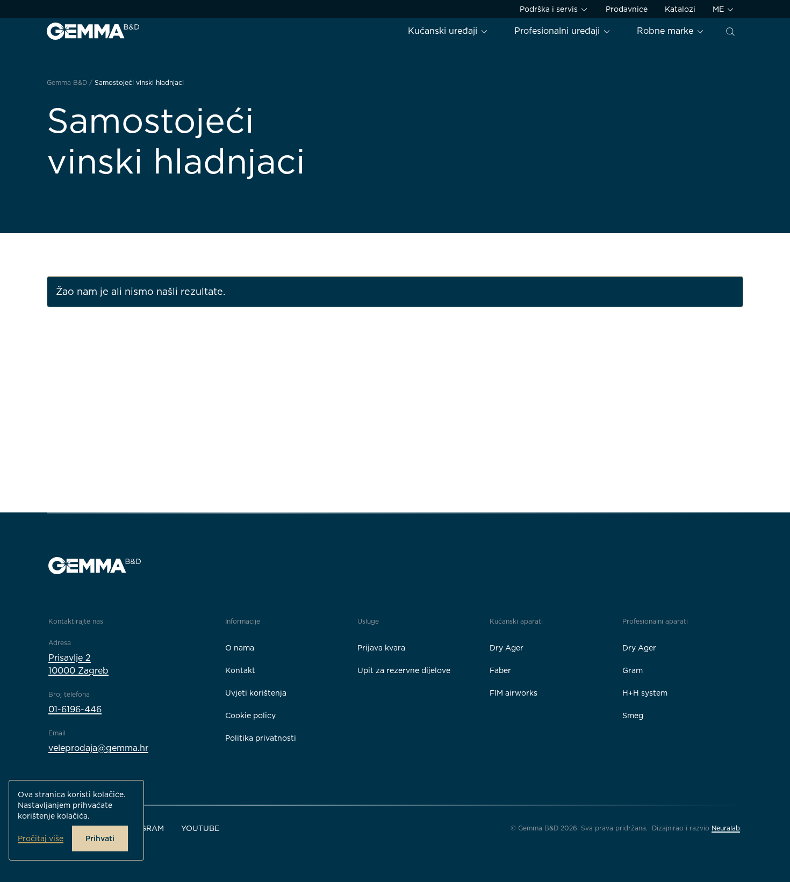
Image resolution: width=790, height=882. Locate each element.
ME (719, 9)
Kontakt (240, 670)
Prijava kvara (381, 648)
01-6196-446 (75, 709)
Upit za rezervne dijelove (403, 670)
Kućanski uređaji (444, 31)
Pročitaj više (40, 838)
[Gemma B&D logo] (93, 31)
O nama (239, 648)
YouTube (200, 828)
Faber (500, 670)
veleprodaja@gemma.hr (98, 748)
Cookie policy (250, 715)
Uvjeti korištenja (255, 693)
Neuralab (726, 828)
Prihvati (99, 838)
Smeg (632, 715)
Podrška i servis (550, 9)
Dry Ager (506, 648)
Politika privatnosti (260, 738)
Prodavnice (627, 9)
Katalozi (680, 9)
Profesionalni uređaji (558, 31)
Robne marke (666, 31)
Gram (632, 670)
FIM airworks (513, 693)
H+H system (644, 693)
